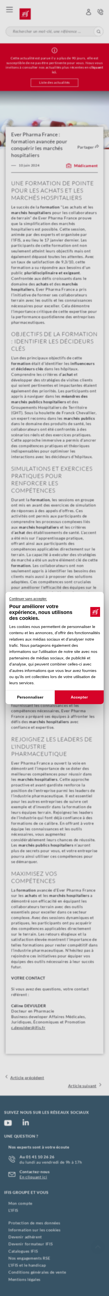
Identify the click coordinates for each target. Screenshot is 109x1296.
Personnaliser (30, 697)
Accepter (79, 697)
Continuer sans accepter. (28, 599)
